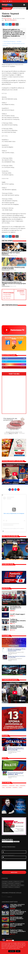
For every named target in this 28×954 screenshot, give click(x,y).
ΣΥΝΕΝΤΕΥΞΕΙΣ (11, 785)
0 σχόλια (10, 654)
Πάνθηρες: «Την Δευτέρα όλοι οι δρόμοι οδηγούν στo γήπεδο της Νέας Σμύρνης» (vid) (16, 748)
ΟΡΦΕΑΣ (20, 787)
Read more (15, 653)
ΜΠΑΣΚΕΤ (11, 881)
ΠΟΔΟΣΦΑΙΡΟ (5, 881)
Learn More (11, 951)
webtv (17, 785)
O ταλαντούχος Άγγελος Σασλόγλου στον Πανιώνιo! (16, 656)
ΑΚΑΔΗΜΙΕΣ (4, 883)
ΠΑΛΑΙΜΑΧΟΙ (15, 787)
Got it (18, 951)
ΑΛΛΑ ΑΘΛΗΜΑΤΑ (11, 20)
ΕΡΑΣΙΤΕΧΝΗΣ (8, 787)
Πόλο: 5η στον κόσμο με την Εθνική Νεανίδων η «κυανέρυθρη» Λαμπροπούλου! (16, 650)
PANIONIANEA (22, 785)
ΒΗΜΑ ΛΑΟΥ (11, 887)
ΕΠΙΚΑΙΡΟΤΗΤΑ (17, 881)
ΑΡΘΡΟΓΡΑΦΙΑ (11, 883)
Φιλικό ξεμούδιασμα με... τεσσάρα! (12, 41)
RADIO (3, 787)
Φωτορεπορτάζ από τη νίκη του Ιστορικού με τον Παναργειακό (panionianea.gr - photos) (16, 773)
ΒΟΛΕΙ (22, 881)
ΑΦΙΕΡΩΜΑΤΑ (4, 785)
